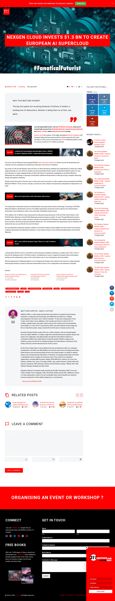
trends (39, 131)
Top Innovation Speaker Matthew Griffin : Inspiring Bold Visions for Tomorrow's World (102, 257)
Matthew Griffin (11, 87)
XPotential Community (65, 127)
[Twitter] (9, 297)
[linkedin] (15, 536)
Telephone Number (48, 545)
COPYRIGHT (70, 595)
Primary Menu (110, 11)
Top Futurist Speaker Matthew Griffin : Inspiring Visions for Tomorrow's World (102, 155)
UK (27, 291)
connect (44, 131)
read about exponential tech (74, 129)
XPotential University (58, 129)
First (43, 534)
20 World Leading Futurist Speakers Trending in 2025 (99, 142)
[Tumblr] (14, 297)
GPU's (56, 288)
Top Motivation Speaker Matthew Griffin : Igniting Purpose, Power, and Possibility (101, 271)
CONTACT (62, 595)
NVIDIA (63, 140)
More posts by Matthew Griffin (32, 381)
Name (44, 528)
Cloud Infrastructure (35, 288)
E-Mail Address (47, 537)
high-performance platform (46, 162)
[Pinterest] (11, 297)
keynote (55, 131)
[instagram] (11, 536)
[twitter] (23, 536)
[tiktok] (19, 536)
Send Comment (14, 470)
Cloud (23, 288)
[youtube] (27, 536)
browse (62, 131)
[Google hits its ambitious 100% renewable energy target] (63, 404)
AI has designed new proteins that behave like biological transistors (20, 405)
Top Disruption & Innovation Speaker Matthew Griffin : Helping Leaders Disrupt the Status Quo (101, 197)
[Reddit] (19, 297)
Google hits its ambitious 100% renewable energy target (75, 405)
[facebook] (6, 536)
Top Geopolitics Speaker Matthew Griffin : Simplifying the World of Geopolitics (102, 168)
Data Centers (47, 288)
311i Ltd (18, 595)
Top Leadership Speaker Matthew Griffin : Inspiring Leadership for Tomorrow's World (102, 182)
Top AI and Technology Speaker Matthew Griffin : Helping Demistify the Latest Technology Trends (102, 213)
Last (78, 534)
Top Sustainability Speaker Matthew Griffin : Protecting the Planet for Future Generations (102, 243)
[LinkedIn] (17, 297)
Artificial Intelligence (73, 135)
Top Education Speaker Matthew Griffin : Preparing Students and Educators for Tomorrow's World (101, 228)
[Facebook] (6, 297)
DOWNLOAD (80, 3)
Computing (21, 87)
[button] (77, 395)
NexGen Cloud (38, 135)
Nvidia (20, 291)
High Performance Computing (70, 288)
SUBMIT (46, 576)
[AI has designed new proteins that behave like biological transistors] (9, 404)
